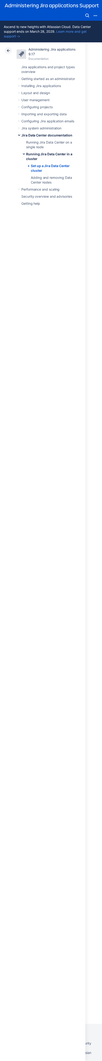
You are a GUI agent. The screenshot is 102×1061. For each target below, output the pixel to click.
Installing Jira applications (41, 86)
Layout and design (35, 93)
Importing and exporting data (44, 114)
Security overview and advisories (46, 196)
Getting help (30, 203)
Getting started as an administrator (48, 79)
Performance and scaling (40, 189)
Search (87, 15)
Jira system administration (41, 128)
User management (35, 100)
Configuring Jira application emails (47, 121)
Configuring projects (37, 107)
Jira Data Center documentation (46, 135)
